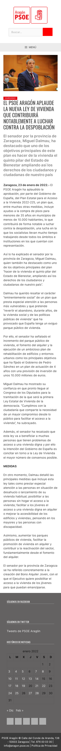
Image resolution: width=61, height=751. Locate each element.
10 (10, 678)
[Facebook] (10, 721)
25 (16, 693)
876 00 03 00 (44, 741)
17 (9, 686)
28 (37, 693)
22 (43, 686)
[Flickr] (42, 721)
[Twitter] (18, 721)
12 (23, 678)
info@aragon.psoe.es (16, 745)
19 (23, 686)
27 (30, 693)
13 (30, 678)
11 (16, 678)
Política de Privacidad (44, 745)
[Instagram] (26, 721)
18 (16, 686)
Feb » (19, 710)
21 (36, 686)
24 (10, 693)
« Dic (10, 710)
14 (36, 678)
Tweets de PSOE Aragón (23, 631)
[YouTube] (34, 721)
